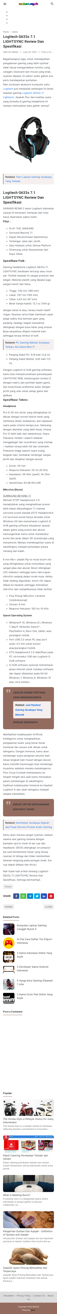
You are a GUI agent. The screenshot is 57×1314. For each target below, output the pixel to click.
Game (8, 886)
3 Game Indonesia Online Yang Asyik (34, 954)
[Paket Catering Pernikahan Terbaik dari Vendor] (28, 1151)
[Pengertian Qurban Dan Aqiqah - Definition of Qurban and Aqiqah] (28, 1227)
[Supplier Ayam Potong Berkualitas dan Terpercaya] (28, 1263)
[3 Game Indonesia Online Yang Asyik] (8, 956)
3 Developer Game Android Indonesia (32, 968)
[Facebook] (16, 896)
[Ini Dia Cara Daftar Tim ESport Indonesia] (8, 943)
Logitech (8, 88)
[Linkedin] (44, 896)
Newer (8, 907)
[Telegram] (30, 896)
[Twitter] (23, 896)
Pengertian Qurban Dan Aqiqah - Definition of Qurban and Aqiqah (27, 1233)
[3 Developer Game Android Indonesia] (8, 970)
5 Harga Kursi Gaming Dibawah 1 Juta (35, 982)
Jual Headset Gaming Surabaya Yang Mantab (28, 709)
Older (48, 907)
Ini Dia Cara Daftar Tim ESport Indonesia (34, 941)
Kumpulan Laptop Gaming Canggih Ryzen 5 (32, 927)
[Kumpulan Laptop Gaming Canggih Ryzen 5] (8, 929)
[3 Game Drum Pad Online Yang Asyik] (8, 998)
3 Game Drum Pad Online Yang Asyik (34, 996)
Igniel (33, 1310)
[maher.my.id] (28, 3)
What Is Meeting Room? (16, 1195)
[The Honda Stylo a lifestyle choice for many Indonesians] (28, 1114)
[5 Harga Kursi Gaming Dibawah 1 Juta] (8, 984)
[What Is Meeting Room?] (28, 1191)
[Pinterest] (51, 896)
